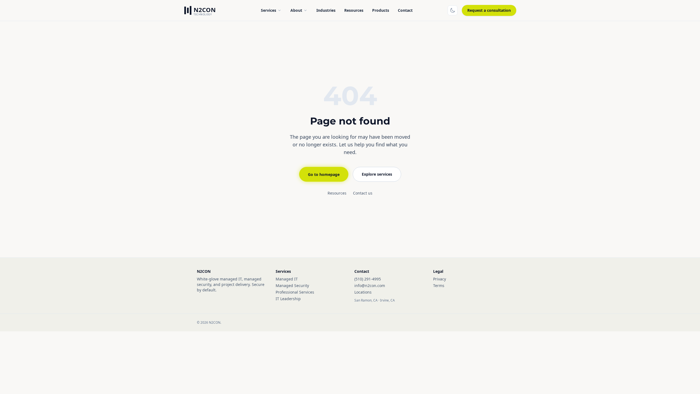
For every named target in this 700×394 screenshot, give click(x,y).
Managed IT (287, 279)
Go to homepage (324, 174)
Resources (353, 10)
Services (268, 10)
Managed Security (292, 285)
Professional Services (295, 292)
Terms (438, 285)
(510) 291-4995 (367, 279)
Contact (405, 10)
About (296, 10)
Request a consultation (489, 10)
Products (380, 10)
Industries (326, 10)
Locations (363, 292)
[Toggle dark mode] (452, 10)
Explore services (377, 174)
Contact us (362, 193)
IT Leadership (288, 298)
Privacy (439, 279)
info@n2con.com (369, 285)
